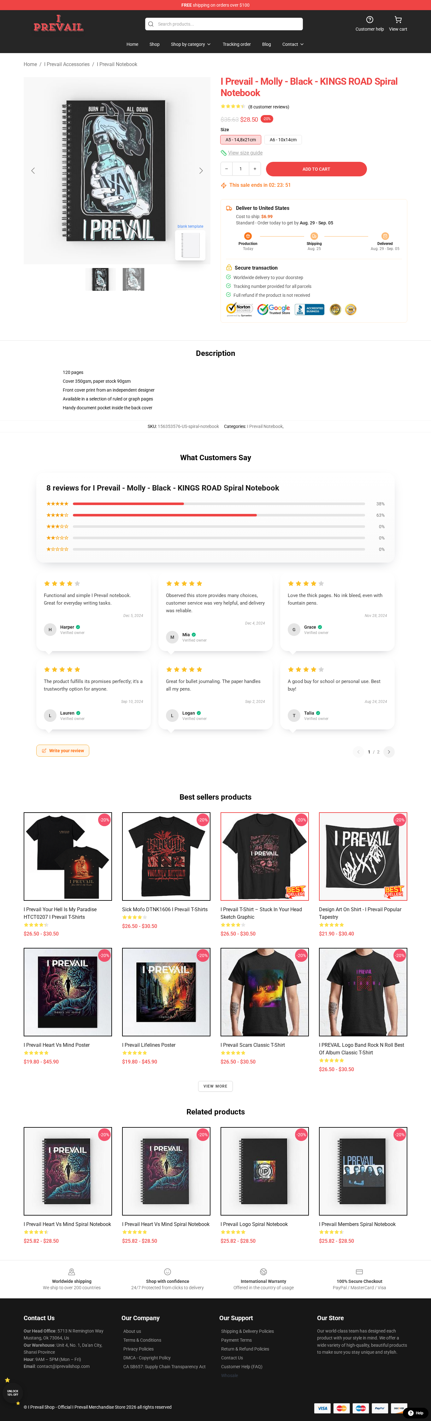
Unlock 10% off (12, 1393)
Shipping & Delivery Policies (247, 1331)
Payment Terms (236, 1340)
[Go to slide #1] (101, 279)
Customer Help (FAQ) (242, 1366)
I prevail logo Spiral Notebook (254, 1224)
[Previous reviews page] (358, 752)
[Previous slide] (33, 170)
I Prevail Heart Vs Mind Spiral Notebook (67, 1224)
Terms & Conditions (142, 1340)
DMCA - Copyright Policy (147, 1357)
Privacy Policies (138, 1348)
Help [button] (419, 1413)
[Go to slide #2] (133, 279)
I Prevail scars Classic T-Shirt (253, 1045)
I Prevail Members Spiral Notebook (357, 1224)
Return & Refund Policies (245, 1348)
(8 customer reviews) (268, 106)
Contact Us (232, 1357)
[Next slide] (200, 170)
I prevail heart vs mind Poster (57, 1045)
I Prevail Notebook (117, 64)
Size (225, 129)
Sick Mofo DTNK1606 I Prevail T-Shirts (165, 909)
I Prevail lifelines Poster (148, 1045)
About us (132, 1331)
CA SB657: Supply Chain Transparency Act (164, 1366)
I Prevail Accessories (67, 64)
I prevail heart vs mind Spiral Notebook (166, 1224)
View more (216, 1086)
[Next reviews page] (389, 752)
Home (30, 64)
